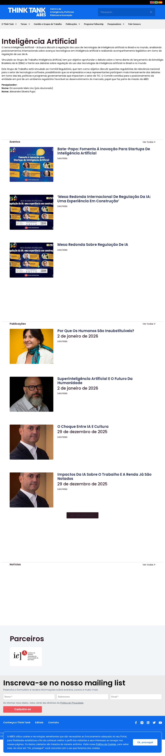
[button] (82, 515)
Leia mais (62, 158)
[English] (152, 3)
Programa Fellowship (93, 24)
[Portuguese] (156, 3)
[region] (82, 742)
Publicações (71, 24)
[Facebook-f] (135, 722)
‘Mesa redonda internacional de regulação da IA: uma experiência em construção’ (104, 198)
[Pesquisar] (151, 12)
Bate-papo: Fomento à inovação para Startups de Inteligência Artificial (103, 151)
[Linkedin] (148, 722)
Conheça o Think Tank (16, 722)
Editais (39, 722)
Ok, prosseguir (145, 742)
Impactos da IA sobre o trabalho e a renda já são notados (104, 476)
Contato (53, 722)
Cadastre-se (22, 709)
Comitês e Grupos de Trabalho (48, 24)
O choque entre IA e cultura (83, 426)
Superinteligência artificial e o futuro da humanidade (95, 380)
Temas (24, 24)
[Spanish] (160, 3)
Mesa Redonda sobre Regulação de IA (92, 244)
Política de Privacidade (71, 703)
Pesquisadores (114, 24)
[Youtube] (160, 722)
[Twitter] (154, 722)
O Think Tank (8, 24)
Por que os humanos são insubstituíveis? (95, 330)
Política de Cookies (106, 744)
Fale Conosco (134, 24)
